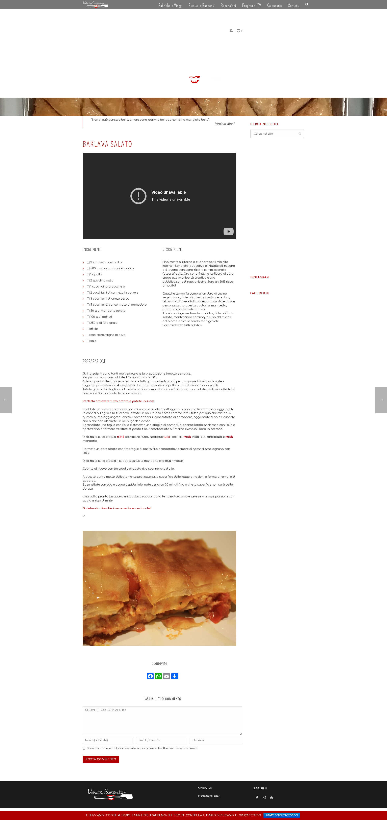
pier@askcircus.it (209, 795)
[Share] (175, 677)
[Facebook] (150, 677)
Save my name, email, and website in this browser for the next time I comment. (142, 748)
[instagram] (264, 798)
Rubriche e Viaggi (170, 5)
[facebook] (257, 798)
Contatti (294, 5)
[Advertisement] (277, 206)
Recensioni (228, 5)
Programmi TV (251, 5)
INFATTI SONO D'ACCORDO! (282, 815)
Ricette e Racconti (201, 5)
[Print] (231, 30)
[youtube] (271, 798)
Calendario (274, 5)
